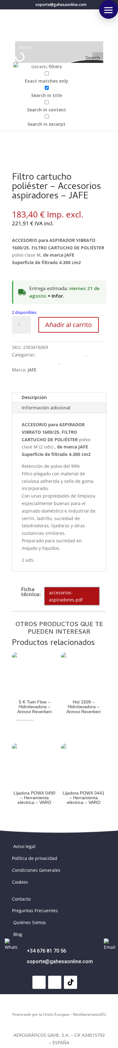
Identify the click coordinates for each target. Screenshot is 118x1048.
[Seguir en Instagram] (54, 982)
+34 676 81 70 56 (46, 951)
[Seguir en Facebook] (39, 982)
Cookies (20, 882)
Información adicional (46, 408)
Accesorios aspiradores (61, 355)
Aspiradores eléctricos (35, 362)
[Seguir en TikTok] (70, 982)
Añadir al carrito (68, 324)
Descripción (34, 397)
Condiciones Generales (36, 870)
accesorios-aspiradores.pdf (66, 596)
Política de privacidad (34, 858)
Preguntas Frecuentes (35, 910)
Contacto (21, 899)
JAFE (32, 370)
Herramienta (74, 362)
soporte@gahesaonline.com (60, 961)
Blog (17, 934)
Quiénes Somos (29, 922)
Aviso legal (24, 846)
